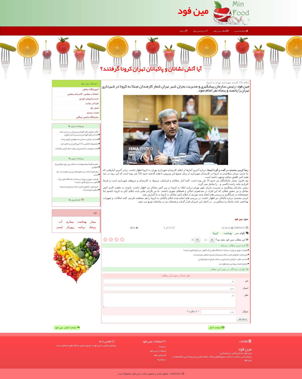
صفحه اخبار (215, 327)
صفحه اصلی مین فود (66, 327)
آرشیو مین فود (160, 355)
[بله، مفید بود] (212, 239)
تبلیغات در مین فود (158, 351)
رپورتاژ (70, 227)
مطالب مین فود (219, 31)
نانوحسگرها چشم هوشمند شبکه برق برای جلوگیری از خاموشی (76, 165)
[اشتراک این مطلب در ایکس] (122, 239)
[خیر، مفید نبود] (197, 239)
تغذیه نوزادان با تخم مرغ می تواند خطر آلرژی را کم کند (76, 149)
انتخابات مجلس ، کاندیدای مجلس (83, 94)
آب (60, 221)
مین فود (192, 10)
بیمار (93, 221)
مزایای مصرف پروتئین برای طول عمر (233, 264)
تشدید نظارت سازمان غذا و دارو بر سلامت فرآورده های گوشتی (222, 259)
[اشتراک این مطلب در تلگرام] (116, 239)
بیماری (70, 221)
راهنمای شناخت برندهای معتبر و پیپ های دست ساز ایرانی (77, 173)
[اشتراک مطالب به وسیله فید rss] (111, 239)
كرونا (215, 233)
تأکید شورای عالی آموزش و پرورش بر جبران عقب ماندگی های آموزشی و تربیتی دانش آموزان (78, 133)
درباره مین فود (199, 31)
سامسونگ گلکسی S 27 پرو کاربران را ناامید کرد (79, 144)
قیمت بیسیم (93, 112)
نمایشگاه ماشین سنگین (87, 117)
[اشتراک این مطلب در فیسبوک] (105, 239)
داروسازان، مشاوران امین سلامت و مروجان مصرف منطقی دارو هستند (220, 255)
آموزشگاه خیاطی (90, 89)
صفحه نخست (240, 31)
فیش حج (95, 108)
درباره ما (162, 347)
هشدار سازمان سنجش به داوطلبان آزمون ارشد (79, 139)
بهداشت (228, 233)
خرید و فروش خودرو (89, 98)
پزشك (92, 227)
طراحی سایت (92, 103)
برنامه (182, 31)
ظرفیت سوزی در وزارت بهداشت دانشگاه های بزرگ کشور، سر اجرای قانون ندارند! (215, 250)
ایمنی (59, 227)
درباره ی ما (161, 359)
